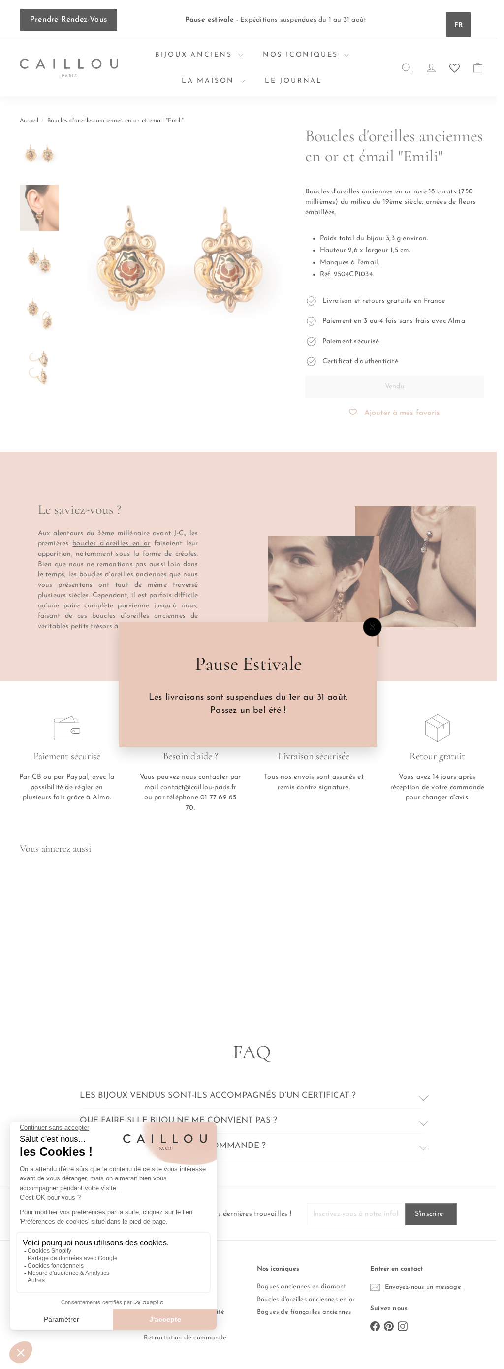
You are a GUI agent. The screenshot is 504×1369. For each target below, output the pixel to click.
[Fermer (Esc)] (372, 626)
